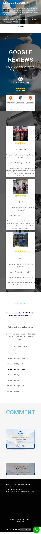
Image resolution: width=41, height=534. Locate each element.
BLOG (29, 519)
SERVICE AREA (20, 522)
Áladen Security (16, 2)
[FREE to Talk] (36, 530)
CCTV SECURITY (21, 519)
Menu (22, 26)
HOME (12, 519)
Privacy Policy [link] (18, 315)
